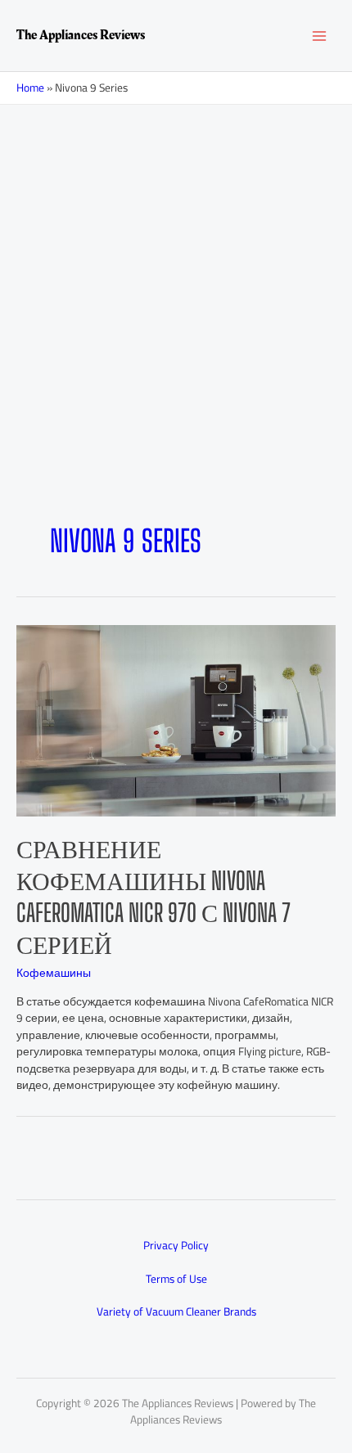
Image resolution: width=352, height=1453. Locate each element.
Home (30, 87)
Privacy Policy (176, 1245)
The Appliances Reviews (80, 35)
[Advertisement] (176, 339)
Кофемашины (53, 972)
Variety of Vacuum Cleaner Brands (176, 1311)
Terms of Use (176, 1278)
